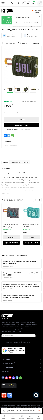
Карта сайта (26, 342)
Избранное (23, 43)
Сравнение (35, 43)
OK (39, 411)
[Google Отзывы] (9, 395)
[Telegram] (8, 135)
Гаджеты (10, 26)
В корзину (11, 237)
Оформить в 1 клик (21, 125)
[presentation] (7, 66)
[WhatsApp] (12, 135)
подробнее (6, 193)
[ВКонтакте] (5, 135)
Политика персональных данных (11, 342)
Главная (4, 26)
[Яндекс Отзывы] (4, 395)
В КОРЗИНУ (21, 119)
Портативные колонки (10, 145)
